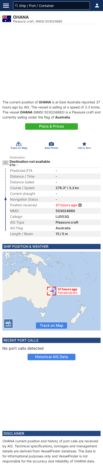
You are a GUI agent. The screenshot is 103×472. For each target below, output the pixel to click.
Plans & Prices (51, 126)
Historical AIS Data (51, 356)
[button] (97, 5)
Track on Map (51, 325)
